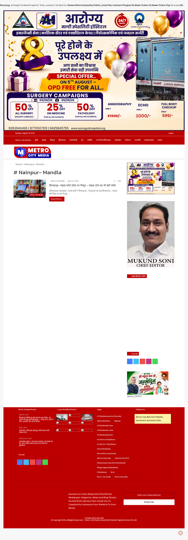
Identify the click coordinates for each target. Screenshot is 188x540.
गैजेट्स (52, 140)
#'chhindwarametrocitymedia (109, 416)
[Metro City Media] (32, 152)
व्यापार (160, 140)
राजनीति (138, 140)
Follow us (140, 409)
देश (82, 140)
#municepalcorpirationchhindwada (111, 463)
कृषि (36, 140)
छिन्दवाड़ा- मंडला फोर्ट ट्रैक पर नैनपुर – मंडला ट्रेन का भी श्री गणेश (82, 185)
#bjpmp (117, 421)
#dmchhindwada (104, 449)
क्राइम (44, 140)
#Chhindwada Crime (105, 430)
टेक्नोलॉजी (73, 140)
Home (18, 164)
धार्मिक (89, 140)
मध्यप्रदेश (118, 140)
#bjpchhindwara (103, 421)
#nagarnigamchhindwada (107, 467)
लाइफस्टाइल (149, 140)
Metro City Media (23, 140)
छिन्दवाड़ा (62, 140)
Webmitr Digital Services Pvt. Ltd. (123, 520)
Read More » (56, 199)
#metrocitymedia (104, 458)
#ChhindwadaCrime (105, 425)
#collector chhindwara (106, 444)
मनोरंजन (128, 140)
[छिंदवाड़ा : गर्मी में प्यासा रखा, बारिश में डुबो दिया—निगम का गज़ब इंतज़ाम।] (62, 432)
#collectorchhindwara (106, 439)
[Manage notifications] (180, 533)
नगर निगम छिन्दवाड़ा (103, 140)
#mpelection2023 (122, 458)
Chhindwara (102, 472)
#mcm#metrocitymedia (106, 453)
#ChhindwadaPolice (105, 435)
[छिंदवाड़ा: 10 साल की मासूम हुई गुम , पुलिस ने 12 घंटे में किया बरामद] (74, 432)
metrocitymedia (121, 477)
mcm (113, 472)
